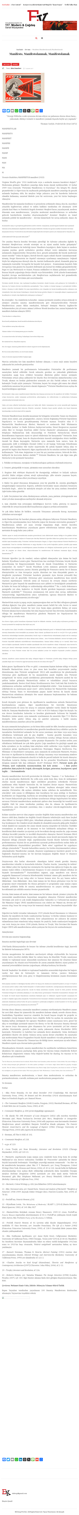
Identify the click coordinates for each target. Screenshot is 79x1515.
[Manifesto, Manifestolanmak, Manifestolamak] (23, 87)
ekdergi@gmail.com (19, 1493)
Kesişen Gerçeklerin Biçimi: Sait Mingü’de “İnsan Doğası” (30, 5)
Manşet (15, 64)
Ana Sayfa (19, 50)
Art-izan (27, 50)
